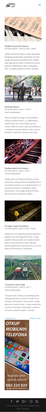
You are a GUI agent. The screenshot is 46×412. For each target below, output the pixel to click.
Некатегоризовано (12, 112)
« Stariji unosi (10, 318)
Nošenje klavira (12, 106)
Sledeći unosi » (35, 318)
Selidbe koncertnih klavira (16, 46)
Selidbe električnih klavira (16, 168)
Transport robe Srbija (15, 284)
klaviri (34, 48)
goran (15, 48)
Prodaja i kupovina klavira (16, 226)
